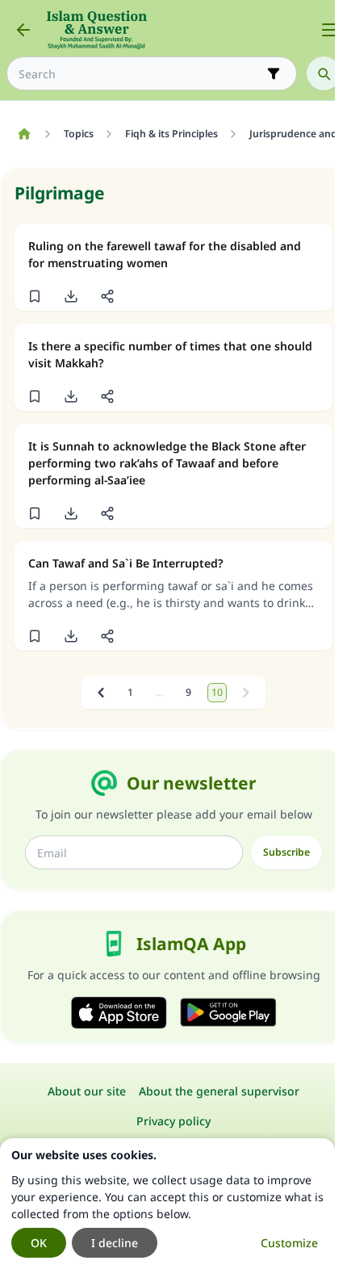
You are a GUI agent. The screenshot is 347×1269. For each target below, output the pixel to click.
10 (217, 692)
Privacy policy (173, 1121)
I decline (114, 1242)
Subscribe (286, 852)
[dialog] (167, 1203)
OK (39, 1242)
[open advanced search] (273, 73)
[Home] (23, 134)
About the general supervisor (219, 1091)
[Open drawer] (329, 30)
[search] (324, 73)
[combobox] (140, 73)
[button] (34, 296)
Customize (289, 1242)
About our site (87, 1091)
